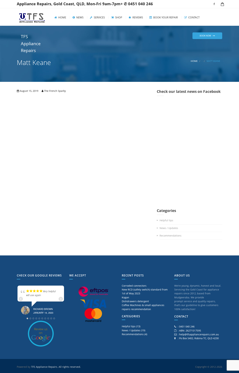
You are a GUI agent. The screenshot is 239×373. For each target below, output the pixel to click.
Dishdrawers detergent (135, 301)
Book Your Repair (165, 17)
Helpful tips (166, 220)
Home (62, 17)
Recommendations (170, 235)
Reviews (137, 17)
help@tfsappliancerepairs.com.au (199, 334)
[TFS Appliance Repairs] (32, 17)
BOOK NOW (205, 35)
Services (99, 17)
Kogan (125, 297)
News (79, 17)
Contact (194, 17)
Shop (118, 17)
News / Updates (169, 228)
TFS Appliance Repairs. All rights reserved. (56, 366)
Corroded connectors (134, 285)
